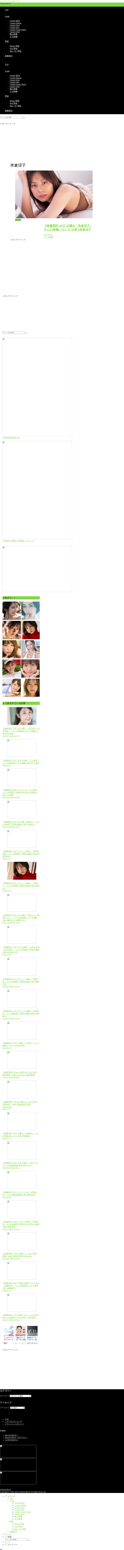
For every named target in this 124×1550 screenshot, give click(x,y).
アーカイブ (5, 1408)
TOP (7, 1419)
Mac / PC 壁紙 (20, 1529)
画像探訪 (13, 1532)
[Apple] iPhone (20, 1505)
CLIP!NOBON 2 (11, 1440)
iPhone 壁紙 (19, 1524)
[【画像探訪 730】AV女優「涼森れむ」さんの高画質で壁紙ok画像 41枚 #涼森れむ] (11, 630)
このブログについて (13, 1421)
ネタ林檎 (18, 1519)
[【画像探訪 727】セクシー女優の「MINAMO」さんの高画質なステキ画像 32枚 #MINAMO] (30, 611)
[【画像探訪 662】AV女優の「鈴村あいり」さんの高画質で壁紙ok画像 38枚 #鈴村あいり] (11, 649)
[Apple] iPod (19, 1514)
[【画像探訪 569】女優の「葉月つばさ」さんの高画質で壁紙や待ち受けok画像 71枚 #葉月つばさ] (30, 668)
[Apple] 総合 (20, 1503)
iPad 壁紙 (18, 1527)
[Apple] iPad (19, 1508)
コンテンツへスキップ (9, 1)
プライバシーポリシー (14, 1424)
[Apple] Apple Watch (23, 1512)
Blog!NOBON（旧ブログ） (16, 1438)
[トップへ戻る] (1, 1549)
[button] (26, 333)
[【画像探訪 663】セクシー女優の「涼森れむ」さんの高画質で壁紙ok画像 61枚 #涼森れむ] (30, 630)
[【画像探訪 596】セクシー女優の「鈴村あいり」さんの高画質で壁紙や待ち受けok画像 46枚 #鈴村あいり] (11, 688)
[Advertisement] (62, 142)
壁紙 (12, 1521)
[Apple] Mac (19, 1510)
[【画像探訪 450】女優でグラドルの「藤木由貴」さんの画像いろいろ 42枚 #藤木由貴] (11, 611)
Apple (12, 1501)
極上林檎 (18, 1516)
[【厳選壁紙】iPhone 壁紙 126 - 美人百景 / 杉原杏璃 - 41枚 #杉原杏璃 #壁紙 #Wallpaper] (11, 668)
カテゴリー (5, 1396)
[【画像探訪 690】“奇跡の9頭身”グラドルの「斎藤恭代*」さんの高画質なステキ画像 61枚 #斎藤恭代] (30, 649)
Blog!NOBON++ (12, 1435)
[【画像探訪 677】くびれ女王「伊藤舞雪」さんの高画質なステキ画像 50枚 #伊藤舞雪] (30, 688)
